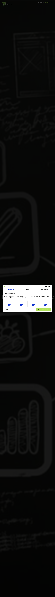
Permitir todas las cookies (43, 309)
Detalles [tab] (27, 289)
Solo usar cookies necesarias (11, 309)
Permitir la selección (27, 309)
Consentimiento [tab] (11, 289)
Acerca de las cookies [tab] (43, 289)
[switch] (20, 304)
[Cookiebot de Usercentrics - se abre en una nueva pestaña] (46, 286)
